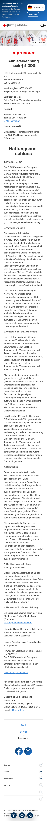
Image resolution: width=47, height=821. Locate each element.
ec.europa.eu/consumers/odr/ (18, 622)
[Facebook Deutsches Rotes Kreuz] (19, 751)
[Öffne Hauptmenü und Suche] (43, 25)
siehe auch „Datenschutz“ (16, 672)
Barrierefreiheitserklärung (29, 810)
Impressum (8, 813)
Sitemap (14, 810)
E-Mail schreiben (12, 120)
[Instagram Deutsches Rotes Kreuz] (28, 751)
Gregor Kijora (18, 709)
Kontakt (7, 810)
